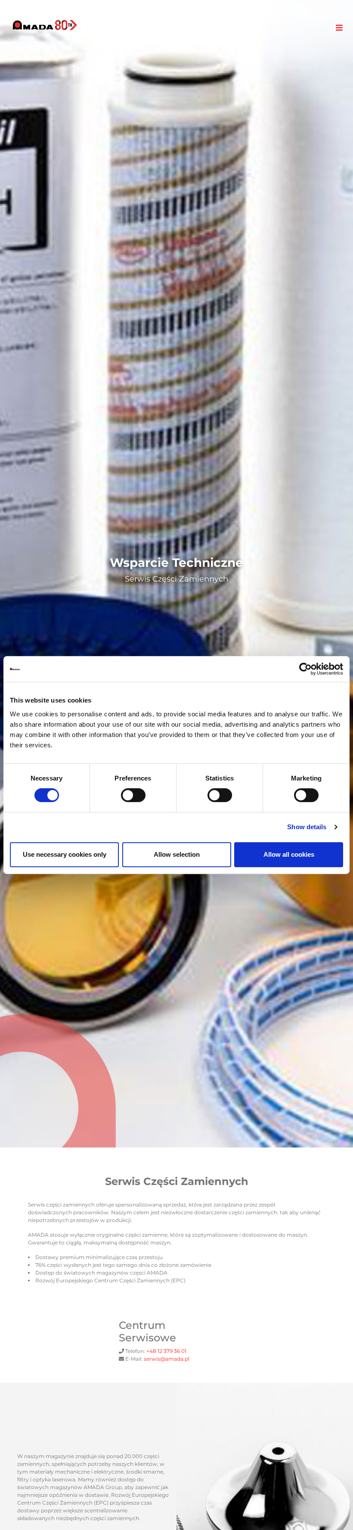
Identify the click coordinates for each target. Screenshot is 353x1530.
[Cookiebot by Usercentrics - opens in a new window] (305, 668)
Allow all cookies (288, 854)
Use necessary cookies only (64, 854)
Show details (306, 826)
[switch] (133, 795)
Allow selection (177, 854)
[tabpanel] (176, 574)
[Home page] (45, 25)
